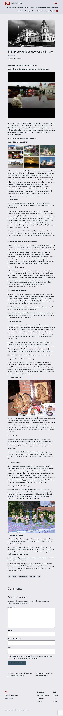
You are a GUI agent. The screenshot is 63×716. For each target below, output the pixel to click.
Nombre (11, 630)
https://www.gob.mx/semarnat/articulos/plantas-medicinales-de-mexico (30, 355)
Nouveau (32, 576)
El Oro (14, 576)
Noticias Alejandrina (16, 3)
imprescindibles (23, 576)
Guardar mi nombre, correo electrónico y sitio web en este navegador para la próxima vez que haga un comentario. (31, 657)
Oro (39, 576)
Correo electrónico (14, 639)
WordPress (15, 710)
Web (9, 647)
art (9, 576)
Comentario (12, 607)
